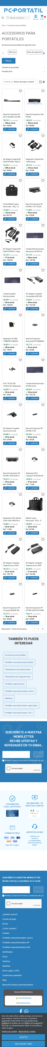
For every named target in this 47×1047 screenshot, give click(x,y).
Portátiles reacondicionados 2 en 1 (18, 713)
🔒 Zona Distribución (23, 998)
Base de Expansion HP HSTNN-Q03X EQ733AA (35, 609)
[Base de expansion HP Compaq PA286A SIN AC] (12, 593)
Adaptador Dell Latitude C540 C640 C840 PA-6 (12, 519)
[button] (44, 53)
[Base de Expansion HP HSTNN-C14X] (35, 414)
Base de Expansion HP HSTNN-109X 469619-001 (11, 475)
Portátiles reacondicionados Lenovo (19, 691)
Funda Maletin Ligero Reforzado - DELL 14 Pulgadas (11, 206)
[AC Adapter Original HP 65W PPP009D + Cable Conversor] (12, 235)
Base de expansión (34, 52)
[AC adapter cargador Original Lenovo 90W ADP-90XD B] (35, 549)
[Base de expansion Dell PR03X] (35, 100)
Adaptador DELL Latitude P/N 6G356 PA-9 (35, 475)
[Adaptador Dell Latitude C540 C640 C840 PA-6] (12, 504)
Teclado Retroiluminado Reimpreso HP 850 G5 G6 (35, 251)
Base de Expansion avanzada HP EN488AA (35, 340)
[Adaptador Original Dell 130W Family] (35, 145)
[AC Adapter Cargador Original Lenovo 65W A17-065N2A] (12, 549)
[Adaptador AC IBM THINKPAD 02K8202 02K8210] (12, 324)
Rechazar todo (23, 1044)
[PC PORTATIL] (23, 10)
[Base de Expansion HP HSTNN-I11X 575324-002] (35, 190)
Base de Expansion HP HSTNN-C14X (34, 429)
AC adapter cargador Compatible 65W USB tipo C (34, 296)
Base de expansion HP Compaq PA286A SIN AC (11, 610)
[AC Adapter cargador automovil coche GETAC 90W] (12, 414)
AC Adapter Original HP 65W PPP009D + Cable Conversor (12, 251)
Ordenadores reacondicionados (18, 669)
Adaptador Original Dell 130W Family (34, 160)
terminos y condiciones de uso (31, 760)
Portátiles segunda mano (15, 684)
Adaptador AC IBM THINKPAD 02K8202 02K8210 (10, 341)
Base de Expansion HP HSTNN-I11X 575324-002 (34, 206)
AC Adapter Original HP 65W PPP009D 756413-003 (12, 161)
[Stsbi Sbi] (21, 1011)
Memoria (12, 52)
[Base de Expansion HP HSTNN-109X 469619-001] (12, 459)
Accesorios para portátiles (15, 655)
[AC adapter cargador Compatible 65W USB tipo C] (35, 279)
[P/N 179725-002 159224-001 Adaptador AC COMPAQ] (12, 369)
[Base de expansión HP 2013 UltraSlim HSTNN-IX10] (12, 100)
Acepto (24, 1037)
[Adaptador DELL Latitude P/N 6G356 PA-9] (35, 459)
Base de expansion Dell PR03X (34, 115)
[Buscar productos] (8, 18)
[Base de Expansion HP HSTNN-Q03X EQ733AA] (35, 593)
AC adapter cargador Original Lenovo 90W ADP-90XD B (34, 565)
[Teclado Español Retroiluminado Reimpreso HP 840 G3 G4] (12, 279)
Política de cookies (9, 1031)
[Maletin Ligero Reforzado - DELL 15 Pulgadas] (35, 504)
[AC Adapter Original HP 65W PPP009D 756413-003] (12, 145)
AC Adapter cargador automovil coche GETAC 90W (11, 430)
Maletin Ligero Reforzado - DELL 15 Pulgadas (33, 520)
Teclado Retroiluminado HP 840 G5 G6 (35, 385)
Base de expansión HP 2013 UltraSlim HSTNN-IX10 (12, 116)
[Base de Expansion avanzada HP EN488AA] (35, 324)
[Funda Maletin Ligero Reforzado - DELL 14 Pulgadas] (12, 190)
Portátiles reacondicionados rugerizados (21, 705)
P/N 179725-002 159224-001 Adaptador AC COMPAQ (12, 386)
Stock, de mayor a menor (24, 82)
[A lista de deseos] (20, 91)
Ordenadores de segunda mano (18, 677)
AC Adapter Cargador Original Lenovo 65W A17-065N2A (11, 565)
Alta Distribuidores (23, 1003)
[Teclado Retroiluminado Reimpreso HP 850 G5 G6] (35, 235)
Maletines (9, 698)
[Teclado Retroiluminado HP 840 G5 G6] (35, 369)
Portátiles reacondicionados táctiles (19, 662)
